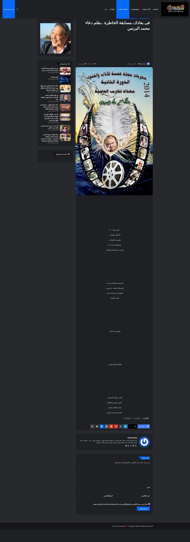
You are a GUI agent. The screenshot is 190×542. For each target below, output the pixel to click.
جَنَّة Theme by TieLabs (118, 526)
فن (106, 9)
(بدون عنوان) (54, 77)
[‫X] (131, 446)
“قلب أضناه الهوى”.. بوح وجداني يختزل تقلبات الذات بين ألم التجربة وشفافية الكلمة (49, 107)
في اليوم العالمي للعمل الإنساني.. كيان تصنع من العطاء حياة (49, 97)
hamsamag (143, 64)
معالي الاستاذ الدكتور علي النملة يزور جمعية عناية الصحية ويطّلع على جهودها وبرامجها (49, 88)
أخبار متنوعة (146, 9)
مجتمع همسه (135, 9)
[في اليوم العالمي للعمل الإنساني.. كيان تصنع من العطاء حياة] (65, 98)
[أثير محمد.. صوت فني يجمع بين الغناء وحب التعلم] (65, 128)
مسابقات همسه (123, 9)
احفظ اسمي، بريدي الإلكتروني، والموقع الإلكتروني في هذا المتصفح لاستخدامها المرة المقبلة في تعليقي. (120, 504)
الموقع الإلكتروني (108, 496)
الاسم (148, 487)
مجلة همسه (137, 418)
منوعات (113, 9)
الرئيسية (155, 9)
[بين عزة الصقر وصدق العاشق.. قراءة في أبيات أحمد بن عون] (65, 71)
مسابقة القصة (127, 418)
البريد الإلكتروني (145, 496)
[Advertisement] (114, 47)
